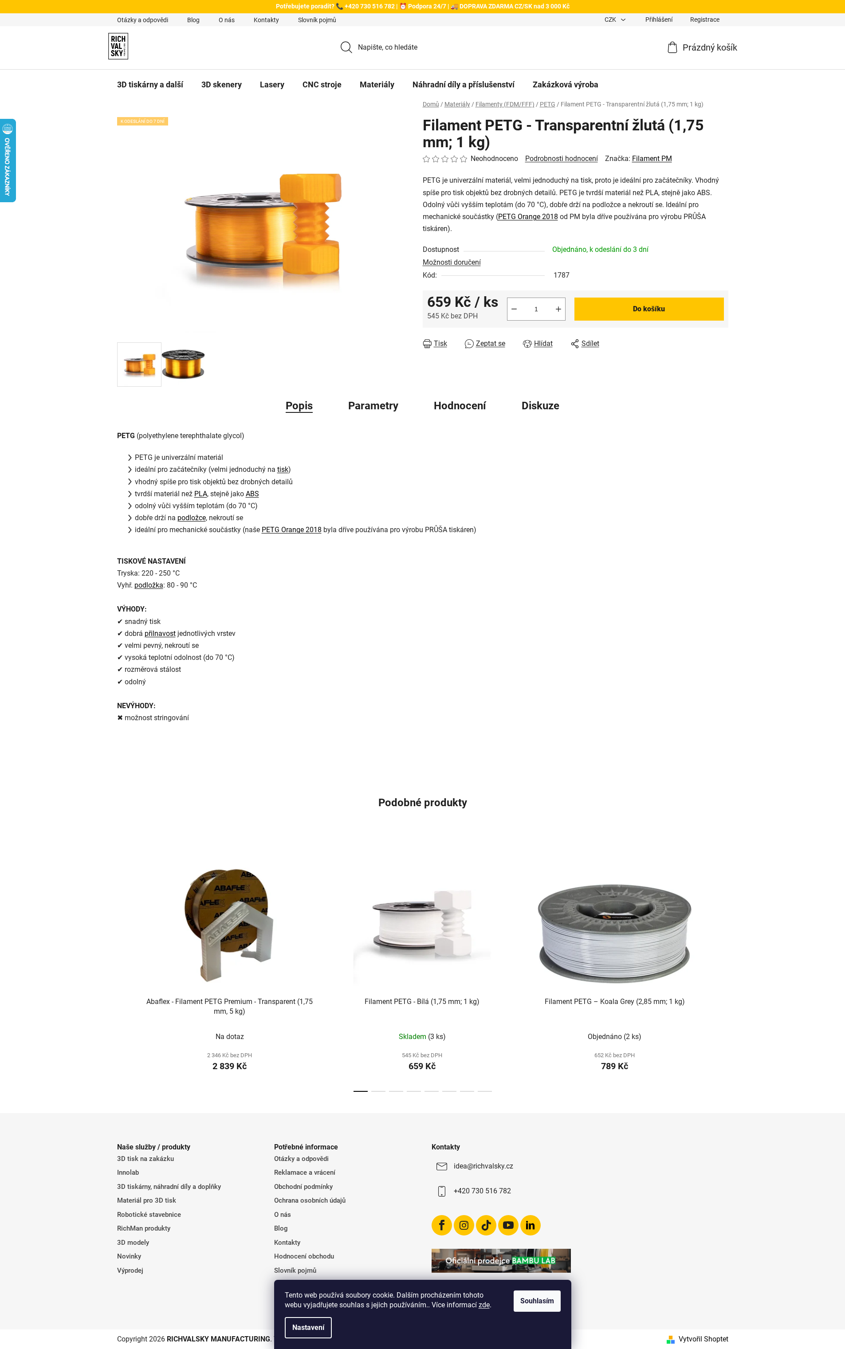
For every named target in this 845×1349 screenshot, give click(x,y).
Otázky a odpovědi (142, 20)
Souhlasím (537, 1301)
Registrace (704, 19)
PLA (200, 494)
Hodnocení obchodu (304, 1256)
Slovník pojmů (317, 20)
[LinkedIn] (530, 1225)
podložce (191, 518)
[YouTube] (508, 1225)
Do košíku (649, 309)
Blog (193, 20)
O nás (227, 20)
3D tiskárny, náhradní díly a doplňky (169, 1187)
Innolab (128, 1172)
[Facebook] (442, 1225)
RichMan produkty (143, 1228)
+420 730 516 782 (482, 1191)
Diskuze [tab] (540, 406)
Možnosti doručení (452, 262)
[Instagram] (464, 1225)
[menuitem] (150, 85)
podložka (148, 585)
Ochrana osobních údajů (310, 1200)
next (721, 970)
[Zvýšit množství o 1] (558, 309)
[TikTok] (486, 1225)
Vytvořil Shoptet (703, 1339)
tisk (282, 469)
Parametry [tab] (373, 406)
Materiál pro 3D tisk (146, 1200)
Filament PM (652, 158)
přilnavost (160, 633)
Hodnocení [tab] (460, 406)
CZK (611, 19)
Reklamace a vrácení (304, 1172)
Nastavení (308, 1327)
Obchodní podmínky (303, 1187)
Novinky (129, 1256)
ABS (252, 494)
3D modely (133, 1243)
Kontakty (266, 20)
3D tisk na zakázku (145, 1159)
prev (124, 970)
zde (484, 1305)
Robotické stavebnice (149, 1215)
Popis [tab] (299, 406)
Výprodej (130, 1270)
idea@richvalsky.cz (483, 1166)
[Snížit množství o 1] (514, 309)
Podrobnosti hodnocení (561, 158)
